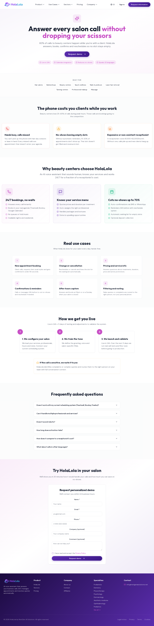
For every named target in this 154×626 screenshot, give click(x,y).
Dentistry (97, 588)
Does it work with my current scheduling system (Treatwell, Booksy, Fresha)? (68, 405)
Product (38, 4)
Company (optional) (77, 529)
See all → (97, 610)
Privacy (131, 619)
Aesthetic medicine (101, 600)
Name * (77, 499)
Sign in (122, 4)
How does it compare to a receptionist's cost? (55, 438)
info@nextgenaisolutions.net (137, 585)
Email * (77, 509)
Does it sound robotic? (46, 422)
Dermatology (99, 597)
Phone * (77, 519)
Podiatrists (98, 585)
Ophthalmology (99, 604)
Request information (139, 4)
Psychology (98, 594)
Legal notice (121, 619)
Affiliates (67, 591)
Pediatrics (97, 607)
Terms (139, 619)
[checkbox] (53, 553)
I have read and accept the (70, 553)
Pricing (80, 4)
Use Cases (53, 4)
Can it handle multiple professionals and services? (57, 413)
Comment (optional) (77, 539)
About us (67, 585)
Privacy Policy (80, 553)
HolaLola (37, 585)
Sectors (67, 4)
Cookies (147, 619)
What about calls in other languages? (52, 447)
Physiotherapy (99, 591)
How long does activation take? (50, 430)
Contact (67, 588)
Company (91, 4)
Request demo (75, 54)
